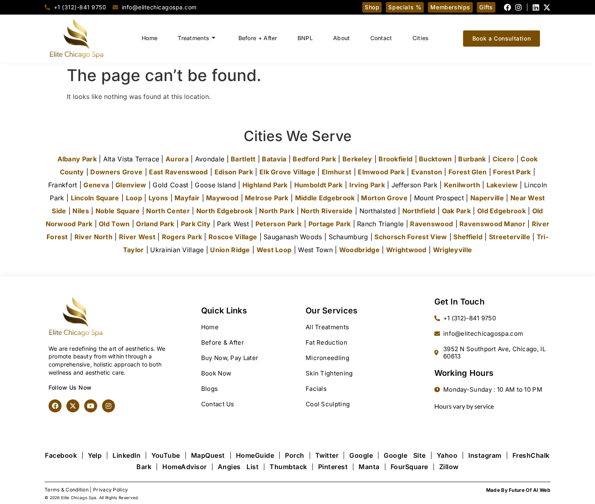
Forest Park (512, 172)
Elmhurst (336, 172)
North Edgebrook (224, 211)
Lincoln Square (95, 198)
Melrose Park (267, 198)
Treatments (193, 37)
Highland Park (265, 185)
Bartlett (243, 159)
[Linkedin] (536, 7)
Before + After (257, 37)
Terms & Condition (67, 490)
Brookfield (395, 159)
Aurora (177, 159)
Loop (134, 198)
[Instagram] (518, 7)
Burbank (472, 159)
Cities (420, 37)
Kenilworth (462, 185)
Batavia (274, 159)
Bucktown (435, 159)
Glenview (130, 185)
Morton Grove (384, 198)
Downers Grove (116, 172)
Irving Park (367, 185)
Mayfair (187, 198)
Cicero (503, 159)
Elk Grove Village (287, 172)
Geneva (96, 185)
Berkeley (357, 159)
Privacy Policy (110, 490)
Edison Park (234, 172)
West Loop (274, 250)
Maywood (222, 198)
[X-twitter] (546, 7)
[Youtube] (90, 405)
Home (149, 37)
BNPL (305, 37)
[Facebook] (507, 7)
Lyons (158, 198)
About (341, 37)
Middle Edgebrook (325, 198)
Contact (381, 37)
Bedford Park (314, 159)
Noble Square (118, 211)
